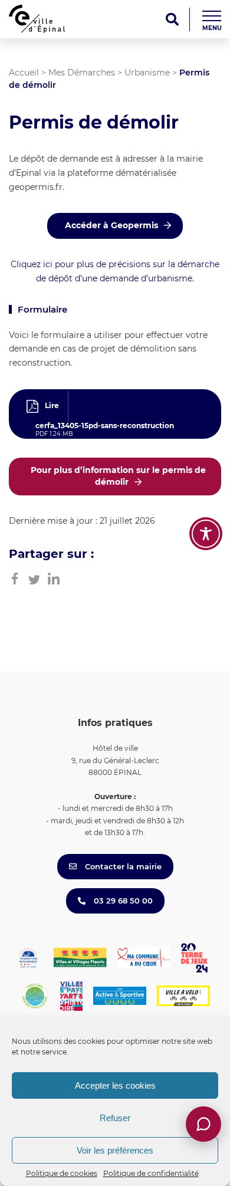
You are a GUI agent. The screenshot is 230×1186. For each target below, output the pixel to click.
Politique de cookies (61, 1173)
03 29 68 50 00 (122, 900)
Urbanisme (147, 72)
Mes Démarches (81, 72)
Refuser (115, 1118)
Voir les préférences (115, 1150)
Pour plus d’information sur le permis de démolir (118, 476)
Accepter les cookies (115, 1085)
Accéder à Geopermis (111, 225)
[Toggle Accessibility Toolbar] (205, 533)
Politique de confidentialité (151, 1173)
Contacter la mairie (122, 866)
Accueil (24, 72)
